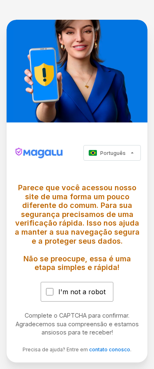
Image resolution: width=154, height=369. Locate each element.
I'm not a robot (82, 292)
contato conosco (109, 349)
